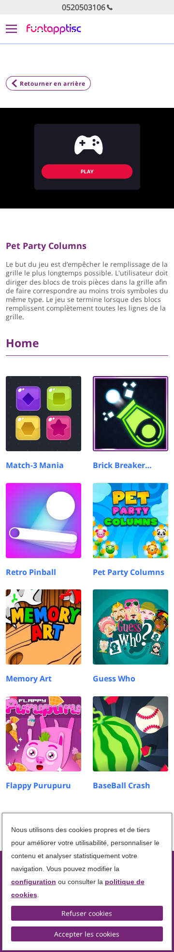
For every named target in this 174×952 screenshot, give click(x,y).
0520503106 (83, 7)
